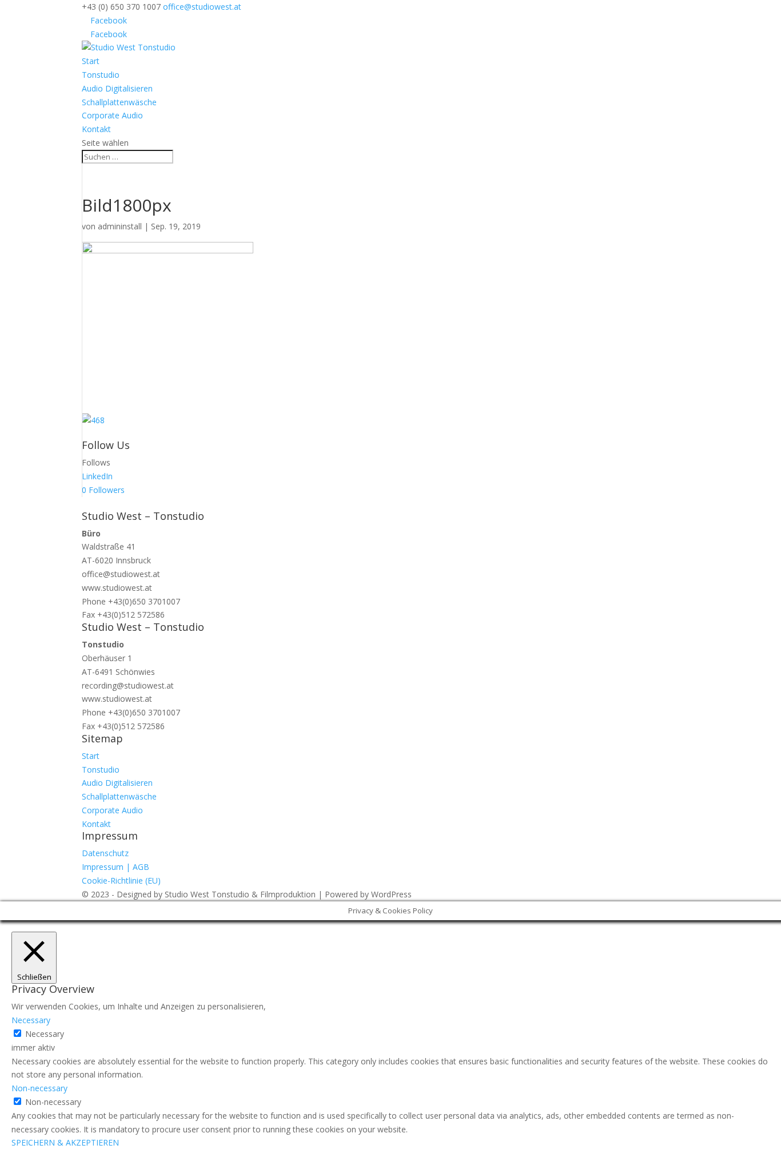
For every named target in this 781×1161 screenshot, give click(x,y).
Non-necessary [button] (39, 1088)
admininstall (120, 226)
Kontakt (96, 129)
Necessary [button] (30, 1020)
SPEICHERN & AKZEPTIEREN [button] (65, 1142)
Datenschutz (105, 853)
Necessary (44, 1033)
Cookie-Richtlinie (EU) (121, 880)
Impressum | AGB (115, 866)
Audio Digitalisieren (117, 88)
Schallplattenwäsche (119, 102)
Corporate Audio (112, 115)
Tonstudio (100, 74)
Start (90, 60)
